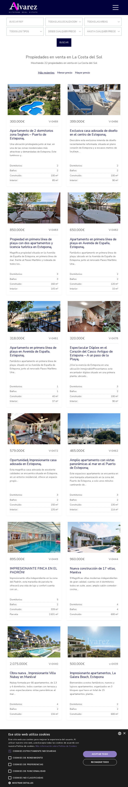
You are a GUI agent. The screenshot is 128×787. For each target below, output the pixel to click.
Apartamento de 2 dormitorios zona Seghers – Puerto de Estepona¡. (31, 135)
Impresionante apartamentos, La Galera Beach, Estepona (93, 675)
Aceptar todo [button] (100, 754)
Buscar (64, 42)
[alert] (64, 758)
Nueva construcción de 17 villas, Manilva (93, 570)
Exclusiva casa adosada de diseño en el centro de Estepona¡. (94, 133)
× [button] (124, 733)
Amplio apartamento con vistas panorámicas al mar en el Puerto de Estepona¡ (93, 464)
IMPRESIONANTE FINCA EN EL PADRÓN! (33, 570)
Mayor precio (82, 73)
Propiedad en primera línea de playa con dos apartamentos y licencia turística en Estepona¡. (31, 243)
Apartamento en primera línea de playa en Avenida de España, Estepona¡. (93, 243)
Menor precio (64, 73)
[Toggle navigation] (115, 7)
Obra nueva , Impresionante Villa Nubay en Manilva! (33, 675)
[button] (44, 782)
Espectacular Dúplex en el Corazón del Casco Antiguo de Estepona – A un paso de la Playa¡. (91, 353)
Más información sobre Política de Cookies (56, 746)
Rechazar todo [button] (100, 762)
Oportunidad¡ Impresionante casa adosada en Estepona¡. (33, 462)
